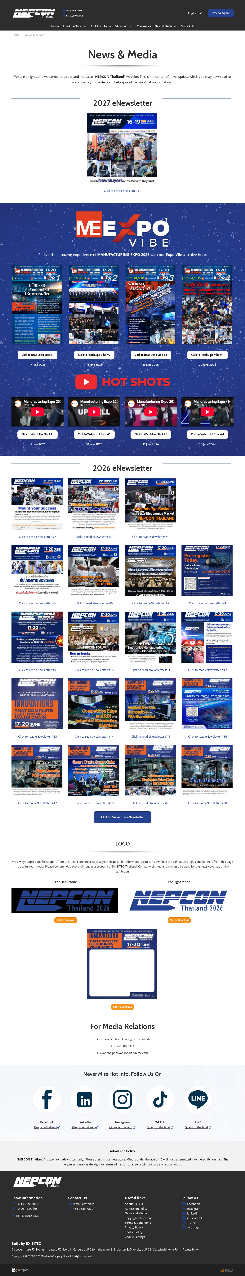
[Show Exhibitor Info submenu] (110, 26)
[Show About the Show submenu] (85, 26)
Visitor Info (122, 26)
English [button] (193, 13)
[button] (221, 13)
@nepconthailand (45, 1127)
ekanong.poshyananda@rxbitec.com (124, 1053)
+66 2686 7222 (83, 1208)
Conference (144, 26)
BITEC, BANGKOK (74, 15)
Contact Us (187, 26)
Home (55, 26)
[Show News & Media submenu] (175, 26)
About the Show (73, 26)
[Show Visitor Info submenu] (131, 26)
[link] (122, 191)
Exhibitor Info (99, 26)
